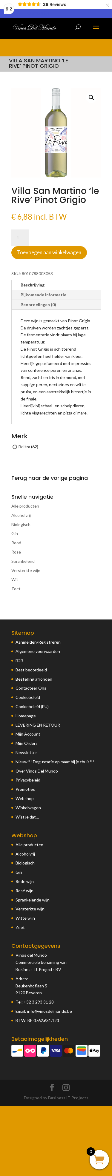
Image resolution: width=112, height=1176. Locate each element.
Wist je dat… (27, 816)
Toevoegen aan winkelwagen (49, 252)
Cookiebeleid (28, 697)
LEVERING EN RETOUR (38, 725)
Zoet (16, 588)
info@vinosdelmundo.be (49, 1011)
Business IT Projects (68, 1097)
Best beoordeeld (31, 669)
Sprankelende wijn (33, 899)
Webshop (25, 798)
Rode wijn (25, 881)
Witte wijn (25, 918)
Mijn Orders (27, 743)
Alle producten (25, 505)
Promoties (25, 789)
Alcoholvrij (21, 515)
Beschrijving (33, 284)
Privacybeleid (28, 779)
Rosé (16, 551)
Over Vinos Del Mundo (37, 770)
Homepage (26, 715)
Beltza (24, 446)
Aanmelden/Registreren (38, 642)
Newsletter (26, 752)
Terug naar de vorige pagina (49, 478)
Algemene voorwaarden (38, 651)
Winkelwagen (28, 807)
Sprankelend (23, 561)
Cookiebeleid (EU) (32, 706)
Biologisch (20, 524)
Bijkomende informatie (43, 294)
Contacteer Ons (31, 688)
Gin (14, 533)
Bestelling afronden (34, 679)
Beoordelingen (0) (38, 304)
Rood (16, 542)
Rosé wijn (24, 890)
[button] (91, 97)
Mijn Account (28, 733)
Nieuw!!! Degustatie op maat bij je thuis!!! (55, 761)
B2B (19, 660)
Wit (14, 579)
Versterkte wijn (25, 570)
